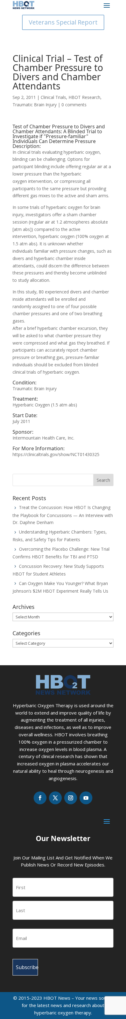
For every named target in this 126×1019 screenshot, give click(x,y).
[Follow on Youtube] (86, 797)
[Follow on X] (55, 797)
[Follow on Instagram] (70, 797)
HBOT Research (84, 97)
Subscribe (27, 967)
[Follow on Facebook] (40, 797)
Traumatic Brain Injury (35, 105)
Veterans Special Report (63, 22)
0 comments (74, 105)
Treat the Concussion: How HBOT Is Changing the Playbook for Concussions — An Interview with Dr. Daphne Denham (63, 514)
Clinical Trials (53, 97)
